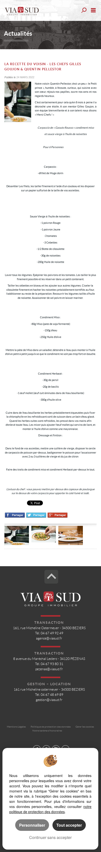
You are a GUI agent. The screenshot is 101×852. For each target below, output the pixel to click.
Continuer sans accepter (50, 837)
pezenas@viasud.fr (49, 669)
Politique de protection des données (51, 726)
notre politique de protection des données (50, 809)
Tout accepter (69, 825)
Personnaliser (32, 825)
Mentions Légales (16, 726)
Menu (93, 10)
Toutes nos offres (83, 10)
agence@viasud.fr (49, 638)
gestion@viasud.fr (49, 700)
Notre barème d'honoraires (47, 730)
